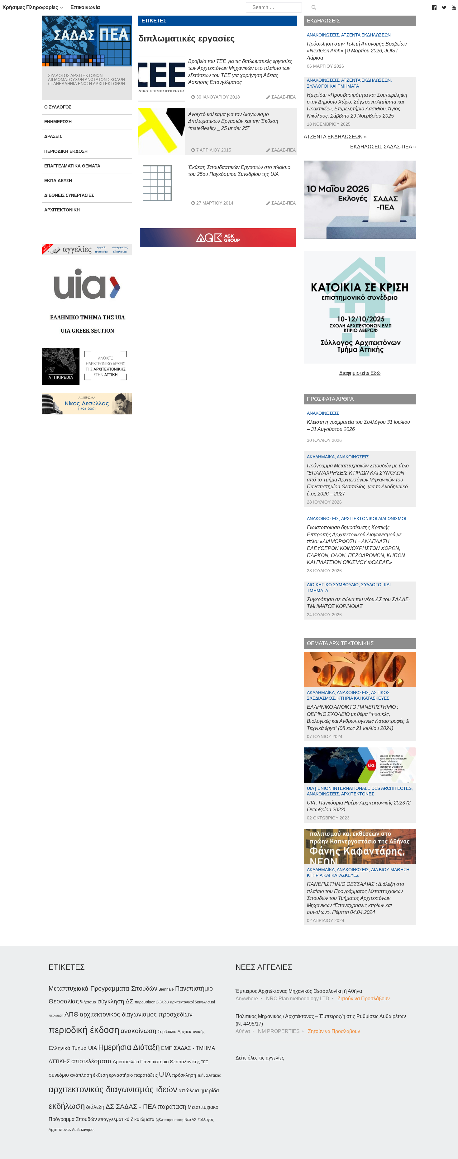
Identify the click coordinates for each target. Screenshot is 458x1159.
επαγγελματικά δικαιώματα (126, 1119)
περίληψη (56, 1015)
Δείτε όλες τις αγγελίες (260, 1057)
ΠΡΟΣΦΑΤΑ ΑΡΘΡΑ (330, 399)
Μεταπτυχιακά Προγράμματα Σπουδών (103, 988)
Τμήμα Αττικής (209, 1075)
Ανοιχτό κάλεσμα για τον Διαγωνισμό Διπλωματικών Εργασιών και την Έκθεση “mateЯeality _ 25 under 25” (233, 121)
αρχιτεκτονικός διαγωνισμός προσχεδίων (136, 1014)
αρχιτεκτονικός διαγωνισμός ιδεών (113, 1089)
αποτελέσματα (91, 1061)
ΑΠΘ (71, 1014)
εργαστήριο (121, 1075)
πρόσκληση (184, 1075)
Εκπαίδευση (58, 180)
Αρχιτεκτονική (62, 209)
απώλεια (189, 1091)
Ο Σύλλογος (57, 106)
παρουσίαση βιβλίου (152, 1002)
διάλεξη (95, 1106)
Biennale (166, 989)
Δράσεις (53, 136)
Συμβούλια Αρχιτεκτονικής (181, 1031)
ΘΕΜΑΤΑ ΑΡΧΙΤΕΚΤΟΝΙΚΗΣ (340, 643)
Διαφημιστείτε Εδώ (360, 373)
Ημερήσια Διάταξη (129, 1047)
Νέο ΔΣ (190, 1120)
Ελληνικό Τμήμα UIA (73, 1048)
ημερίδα (209, 1090)
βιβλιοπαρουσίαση (169, 1120)
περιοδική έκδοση (84, 1030)
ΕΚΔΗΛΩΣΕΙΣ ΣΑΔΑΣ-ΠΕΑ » (383, 146)
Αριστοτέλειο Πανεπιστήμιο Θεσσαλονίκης (156, 1061)
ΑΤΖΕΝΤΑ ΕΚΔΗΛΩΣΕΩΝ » (335, 136)
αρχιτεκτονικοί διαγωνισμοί (192, 1002)
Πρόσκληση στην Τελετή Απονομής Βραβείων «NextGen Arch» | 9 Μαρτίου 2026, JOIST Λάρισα (357, 50)
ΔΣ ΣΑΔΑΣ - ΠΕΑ (131, 1106)
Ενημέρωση (58, 121)
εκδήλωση (67, 1106)
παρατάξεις (146, 1075)
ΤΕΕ (204, 1062)
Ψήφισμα (88, 1002)
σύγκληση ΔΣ (115, 1001)
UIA (165, 1074)
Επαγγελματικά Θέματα (72, 165)
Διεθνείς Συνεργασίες (69, 195)
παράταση (172, 1106)
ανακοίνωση (138, 1031)
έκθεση (100, 1075)
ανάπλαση (81, 1075)
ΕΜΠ (167, 1048)
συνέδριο (59, 1075)
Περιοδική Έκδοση (66, 151)
